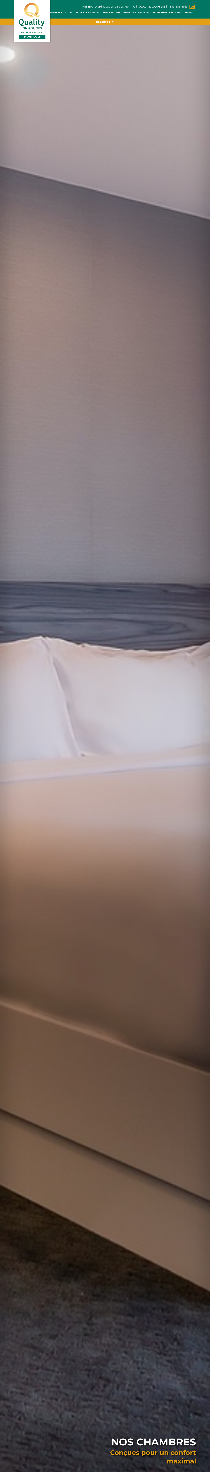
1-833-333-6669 (178, 6)
